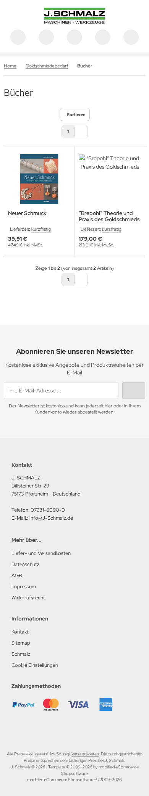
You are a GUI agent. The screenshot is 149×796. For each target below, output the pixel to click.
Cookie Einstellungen (34, 665)
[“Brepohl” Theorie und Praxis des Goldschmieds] (110, 179)
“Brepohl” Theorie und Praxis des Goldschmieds (109, 216)
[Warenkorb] (102, 37)
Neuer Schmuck (27, 213)
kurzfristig (41, 229)
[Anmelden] (74, 37)
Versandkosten (85, 754)
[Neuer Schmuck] (39, 179)
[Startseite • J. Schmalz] (74, 21)
